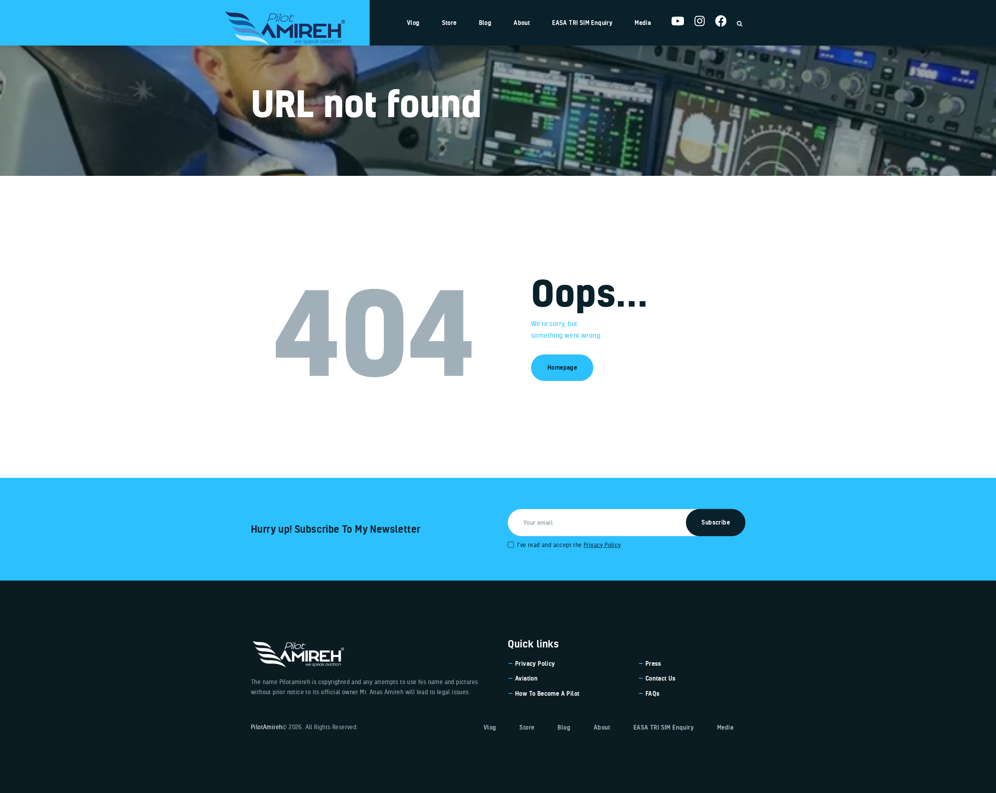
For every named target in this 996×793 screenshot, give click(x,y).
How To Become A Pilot (547, 693)
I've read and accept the (569, 545)
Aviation (526, 678)
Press (653, 663)
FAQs (652, 693)
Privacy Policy (602, 545)
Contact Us (660, 678)
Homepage (562, 367)
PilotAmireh (266, 727)
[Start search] (739, 24)
